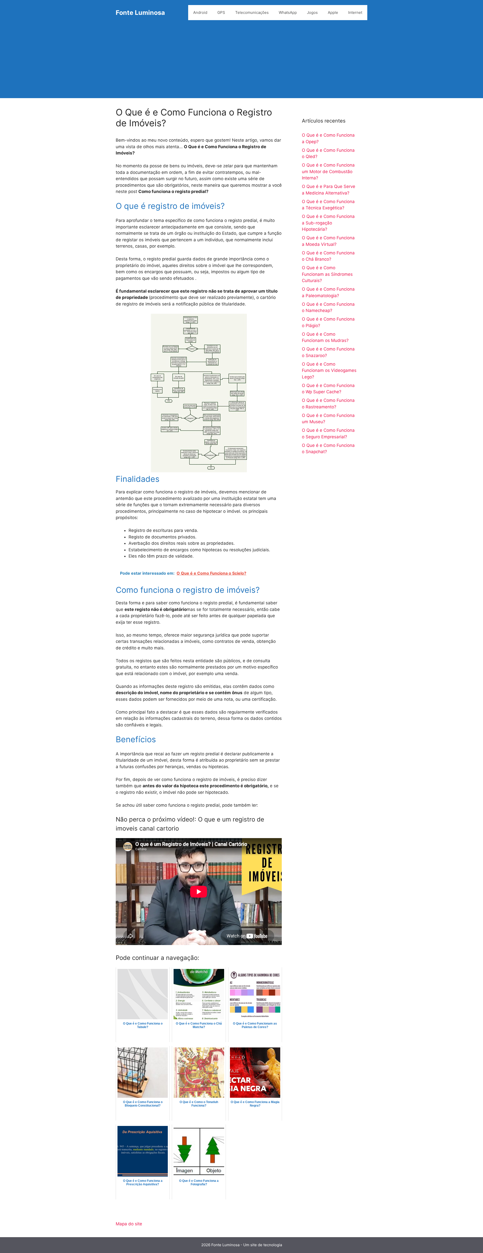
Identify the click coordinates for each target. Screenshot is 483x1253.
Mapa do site (129, 1223)
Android (200, 12)
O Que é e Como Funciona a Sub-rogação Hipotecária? (328, 223)
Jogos (312, 12)
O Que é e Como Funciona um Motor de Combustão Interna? (328, 171)
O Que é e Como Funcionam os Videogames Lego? (329, 370)
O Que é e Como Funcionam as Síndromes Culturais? (327, 274)
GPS (221, 12)
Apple (333, 12)
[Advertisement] (241, 63)
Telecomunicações (252, 12)
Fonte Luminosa (140, 12)
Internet (355, 12)
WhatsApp (288, 12)
